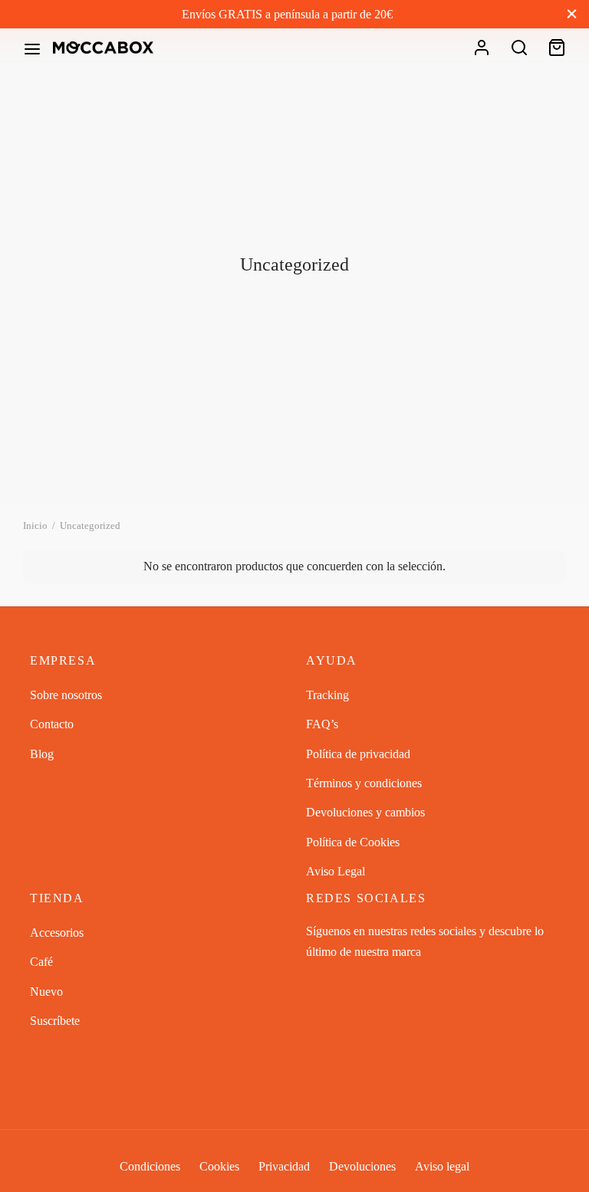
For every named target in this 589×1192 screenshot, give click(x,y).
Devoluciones (362, 1166)
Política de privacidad (358, 753)
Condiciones (150, 1166)
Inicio (35, 525)
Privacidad (284, 1166)
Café (41, 961)
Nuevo (46, 991)
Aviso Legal (335, 871)
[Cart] (557, 47)
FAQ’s (322, 724)
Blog (42, 753)
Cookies (219, 1166)
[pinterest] (378, 982)
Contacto (52, 724)
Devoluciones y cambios (365, 812)
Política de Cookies (353, 842)
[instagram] (348, 982)
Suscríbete (55, 1020)
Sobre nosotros (66, 694)
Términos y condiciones (364, 783)
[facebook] (317, 982)
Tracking (327, 694)
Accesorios (57, 932)
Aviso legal (442, 1166)
